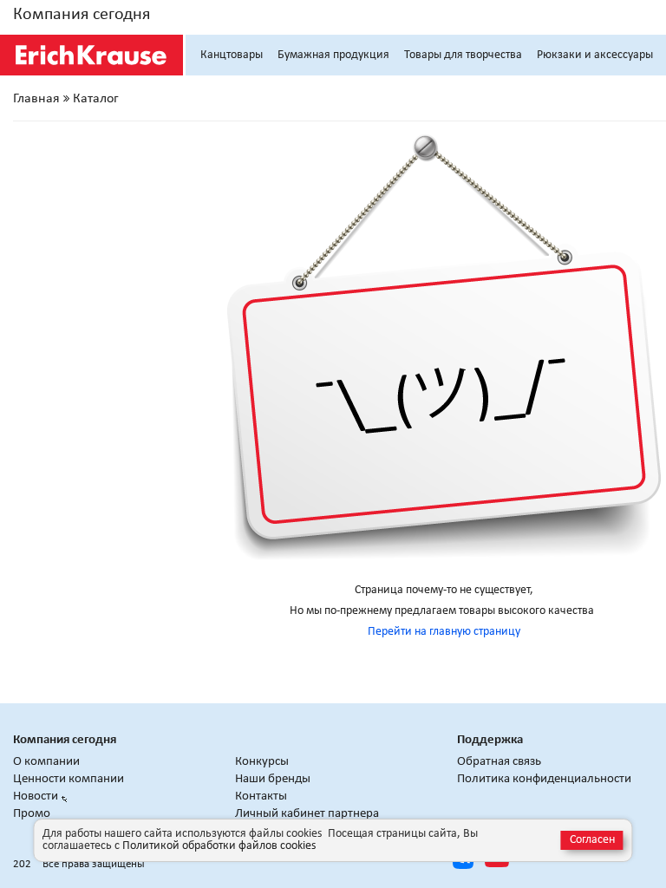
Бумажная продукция (333, 55)
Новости (35, 796)
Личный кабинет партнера (307, 813)
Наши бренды (272, 779)
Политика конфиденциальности (544, 779)
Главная (36, 99)
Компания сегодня (81, 14)
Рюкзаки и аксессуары (595, 55)
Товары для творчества (463, 55)
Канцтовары (231, 55)
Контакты (261, 796)
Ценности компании (68, 779)
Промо (31, 813)
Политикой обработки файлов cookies (219, 845)
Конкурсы (262, 761)
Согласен (592, 839)
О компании (46, 761)
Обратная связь (499, 761)
